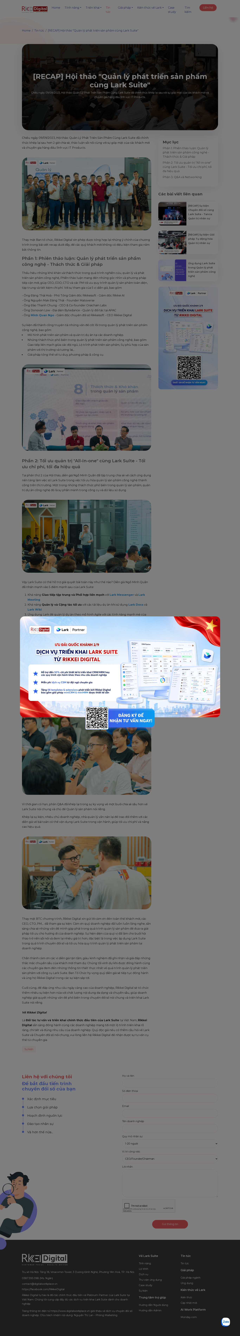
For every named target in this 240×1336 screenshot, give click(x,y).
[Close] (216, 620)
